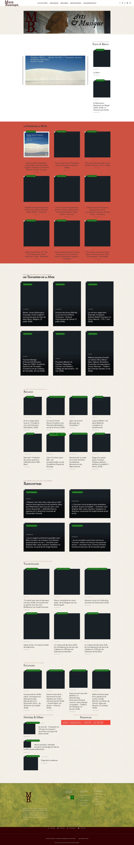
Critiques (54, 3)
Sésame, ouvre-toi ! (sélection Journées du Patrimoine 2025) (97, 601)
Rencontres (75, 3)
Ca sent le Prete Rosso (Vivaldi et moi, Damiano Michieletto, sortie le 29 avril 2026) (55, 424)
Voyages (35, 613)
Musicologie (97, 433)
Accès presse (83, 802)
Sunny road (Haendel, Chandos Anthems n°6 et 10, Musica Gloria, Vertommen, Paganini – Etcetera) (67, 255)
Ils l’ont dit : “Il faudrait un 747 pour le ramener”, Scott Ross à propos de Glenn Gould (48, 730)
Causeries (29, 568)
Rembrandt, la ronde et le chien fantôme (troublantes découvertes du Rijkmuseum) (77, 462)
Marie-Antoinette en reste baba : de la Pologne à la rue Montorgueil (65, 602)
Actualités (42, 3)
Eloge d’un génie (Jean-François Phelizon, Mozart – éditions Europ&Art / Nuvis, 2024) (100, 462)
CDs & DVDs (29, 131)
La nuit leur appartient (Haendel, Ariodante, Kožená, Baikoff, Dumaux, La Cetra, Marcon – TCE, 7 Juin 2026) (99, 317)
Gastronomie (60, 568)
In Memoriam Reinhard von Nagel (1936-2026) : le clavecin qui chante (101, 106)
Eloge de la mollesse (49, 760)
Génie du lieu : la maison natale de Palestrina (36, 646)
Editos (102, 49)
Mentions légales (84, 800)
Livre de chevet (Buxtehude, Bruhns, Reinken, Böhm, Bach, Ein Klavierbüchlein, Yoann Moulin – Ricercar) (67, 210)
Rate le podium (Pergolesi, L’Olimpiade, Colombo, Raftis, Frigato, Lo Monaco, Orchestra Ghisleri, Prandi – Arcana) (36, 166)
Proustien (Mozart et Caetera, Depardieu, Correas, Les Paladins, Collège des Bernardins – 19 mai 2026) (66, 366)
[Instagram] (125, 3)
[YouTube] (127, 3)
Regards (64, 3)
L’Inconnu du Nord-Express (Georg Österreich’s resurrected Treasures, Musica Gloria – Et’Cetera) (97, 210)
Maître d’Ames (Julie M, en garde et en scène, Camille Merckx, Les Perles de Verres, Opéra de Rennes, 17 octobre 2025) (100, 701)
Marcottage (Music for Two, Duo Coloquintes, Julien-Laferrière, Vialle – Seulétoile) (36, 254)
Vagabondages (89, 3)
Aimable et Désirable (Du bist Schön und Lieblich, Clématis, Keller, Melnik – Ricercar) (36, 209)
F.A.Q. (81, 797)
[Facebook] (120, 3)
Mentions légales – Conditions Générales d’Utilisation (60, 838)
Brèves (102, 80)
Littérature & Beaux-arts (77, 396)
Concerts (25, 284)
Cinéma (28, 396)
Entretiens (29, 492)
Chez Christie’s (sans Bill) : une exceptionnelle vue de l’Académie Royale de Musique (55, 462)
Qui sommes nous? (83, 838)
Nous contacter (83, 805)
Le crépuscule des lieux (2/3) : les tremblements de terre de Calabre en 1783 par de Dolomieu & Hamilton (96, 648)
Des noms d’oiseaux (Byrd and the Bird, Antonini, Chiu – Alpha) (97, 164)
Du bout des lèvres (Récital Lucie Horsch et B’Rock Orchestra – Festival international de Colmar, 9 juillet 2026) (66, 317)
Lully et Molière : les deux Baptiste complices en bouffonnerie (100, 424)
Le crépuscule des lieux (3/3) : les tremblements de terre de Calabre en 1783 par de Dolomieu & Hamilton (66, 648)
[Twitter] (122, 3)
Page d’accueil (98, 793)
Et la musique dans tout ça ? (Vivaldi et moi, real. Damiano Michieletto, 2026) (31, 424)
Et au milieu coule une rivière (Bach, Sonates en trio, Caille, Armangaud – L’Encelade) (97, 254)
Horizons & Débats (35, 722)
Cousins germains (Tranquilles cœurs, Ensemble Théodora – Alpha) (67, 165)
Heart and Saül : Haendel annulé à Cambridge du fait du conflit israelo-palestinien (41, 746)
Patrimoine (97, 568)
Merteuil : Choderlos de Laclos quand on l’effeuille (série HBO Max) (32, 460)
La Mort (96, 72)
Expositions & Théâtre (35, 670)
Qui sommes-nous (84, 795)
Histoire (97, 396)
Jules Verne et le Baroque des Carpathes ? (76, 423)
